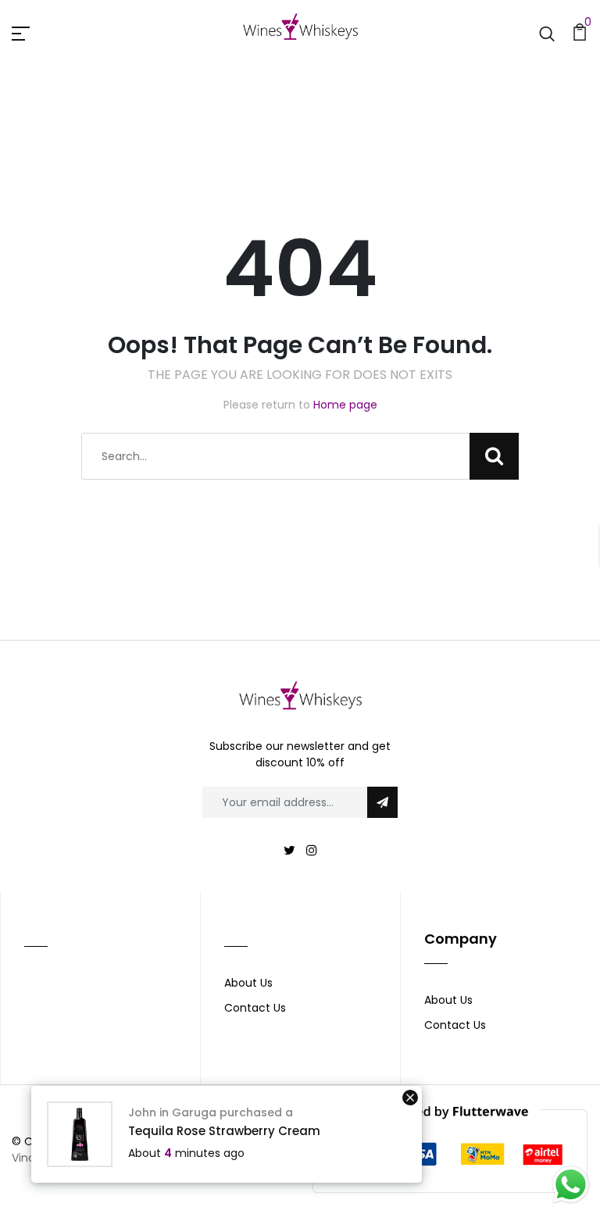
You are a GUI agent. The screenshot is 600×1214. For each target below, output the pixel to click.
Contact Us (255, 1008)
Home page (345, 404)
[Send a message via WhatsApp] (570, 1184)
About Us (248, 983)
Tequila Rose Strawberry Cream (224, 1131)
